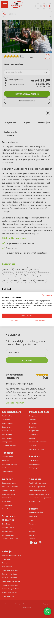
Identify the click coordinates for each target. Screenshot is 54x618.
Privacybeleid (47, 295)
